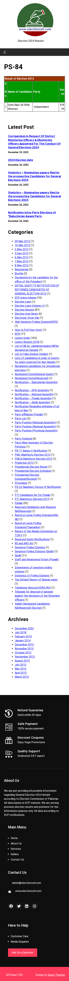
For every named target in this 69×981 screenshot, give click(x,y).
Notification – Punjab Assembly (33, 398)
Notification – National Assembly (34, 394)
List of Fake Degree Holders (31, 354)
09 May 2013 (22, 241)
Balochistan (21, 269)
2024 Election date (20, 160)
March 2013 (22, 676)
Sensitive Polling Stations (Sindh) (34, 551)
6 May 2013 (22, 257)
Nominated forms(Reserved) (31, 378)
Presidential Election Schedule (33, 470)
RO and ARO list (24, 543)
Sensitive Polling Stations (30, 547)
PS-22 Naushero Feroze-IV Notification (38, 487)
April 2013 (21, 672)
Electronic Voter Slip (27, 317)
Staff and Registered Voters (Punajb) (37, 559)
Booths (19, 273)
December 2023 (24, 628)
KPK (17, 334)
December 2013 (24, 644)
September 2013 (25, 656)
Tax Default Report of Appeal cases (36, 579)
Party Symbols (23, 438)
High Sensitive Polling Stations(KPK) (36, 321)
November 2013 (24, 648)
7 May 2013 (22, 261)
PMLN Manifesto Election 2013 (33, 458)
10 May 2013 (22, 245)
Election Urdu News (26, 313)
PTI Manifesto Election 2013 (32, 499)
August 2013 (22, 660)
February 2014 (23, 636)
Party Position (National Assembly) (35, 422)
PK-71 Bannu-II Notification (31, 450)
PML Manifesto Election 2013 (32, 454)
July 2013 (20, 664)
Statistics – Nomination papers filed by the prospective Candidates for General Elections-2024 (34, 176)
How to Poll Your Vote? (28, 329)
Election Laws (23, 301)
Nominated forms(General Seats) (34, 374)
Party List (20, 418)
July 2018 (20, 632)
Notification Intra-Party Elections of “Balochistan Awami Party (32, 214)
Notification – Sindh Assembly (32, 402)
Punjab (19, 503)
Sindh (18, 555)
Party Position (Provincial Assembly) (36, 430)
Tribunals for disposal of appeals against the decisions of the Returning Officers (37, 595)
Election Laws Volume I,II (30, 305)
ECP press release (25, 297)
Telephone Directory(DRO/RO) (33, 587)
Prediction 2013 (24, 462)
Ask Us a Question (22, 952)
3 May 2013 (22, 249)
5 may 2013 (21, 253)
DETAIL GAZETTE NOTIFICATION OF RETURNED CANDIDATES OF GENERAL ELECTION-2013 (37, 289)
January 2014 (22, 640)
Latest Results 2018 (27, 342)
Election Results (24, 309)
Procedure (21, 483)
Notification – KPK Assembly (32, 390)
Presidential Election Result (31, 466)
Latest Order (22, 338)
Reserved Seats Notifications (32, 539)
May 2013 (20, 668)
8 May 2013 (22, 265)
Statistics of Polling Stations (32, 575)
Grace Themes (56, 974)
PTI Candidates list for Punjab (32, 495)
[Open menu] (5, 52)
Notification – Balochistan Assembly (36, 382)
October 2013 (23, 652)
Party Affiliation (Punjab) (29, 414)
